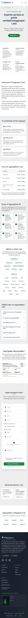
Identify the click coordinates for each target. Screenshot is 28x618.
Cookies (20, 615)
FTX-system (4, 567)
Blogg (16, 572)
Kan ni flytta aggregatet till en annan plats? (12, 327)
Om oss (17, 567)
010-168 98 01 (5, 582)
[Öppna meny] (25, 2)
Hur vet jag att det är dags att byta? (11, 337)
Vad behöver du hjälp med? (9, 423)
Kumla (21, 520)
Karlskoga (14, 520)
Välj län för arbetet (7, 429)
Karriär (16, 569)
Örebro (6, 520)
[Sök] (22, 2)
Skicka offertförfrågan (12, 463)
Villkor (15, 615)
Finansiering (18, 574)
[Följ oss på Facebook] (3, 560)
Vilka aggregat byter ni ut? (9, 322)
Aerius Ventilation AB (19, 613)
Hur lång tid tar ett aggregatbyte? (11, 318)
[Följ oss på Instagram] (6, 560)
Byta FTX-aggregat (7, 7)
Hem (2, 7)
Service (3, 569)
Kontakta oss (5, 580)
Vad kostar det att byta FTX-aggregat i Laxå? (12, 312)
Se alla (11, 600)
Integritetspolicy (9, 615)
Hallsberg (14, 524)
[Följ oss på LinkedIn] (9, 560)
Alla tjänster (4, 572)
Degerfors (22, 524)
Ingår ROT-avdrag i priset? (9, 332)
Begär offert (13, 35)
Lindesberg (5, 524)
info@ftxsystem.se (6, 585)
